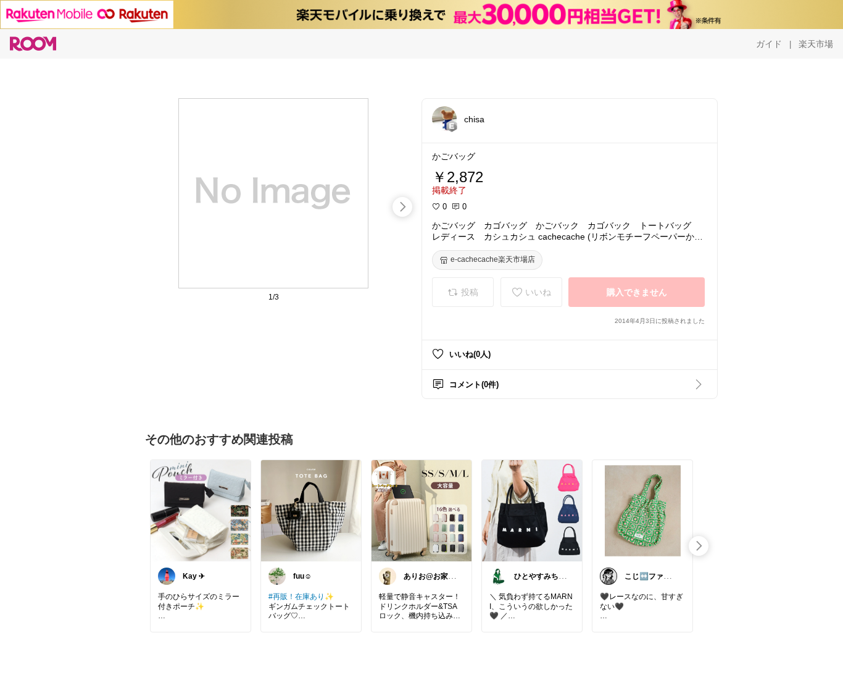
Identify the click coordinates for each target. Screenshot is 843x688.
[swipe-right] (402, 207)
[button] (444, 118)
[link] (201, 510)
